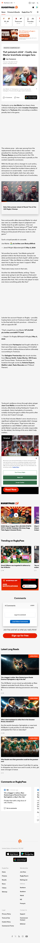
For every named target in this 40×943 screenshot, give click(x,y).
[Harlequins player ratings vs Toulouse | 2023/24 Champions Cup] (20, 447)
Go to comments (10, 808)
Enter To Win (24, 35)
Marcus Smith (10, 358)
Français (22, 903)
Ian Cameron (11, 59)
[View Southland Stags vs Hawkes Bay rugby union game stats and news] (30, 21)
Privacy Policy (6, 914)
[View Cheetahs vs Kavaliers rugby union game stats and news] (6, 21)
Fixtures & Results (13, 12)
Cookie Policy (6, 922)
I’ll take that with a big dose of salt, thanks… (15, 801)
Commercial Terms (8, 926)
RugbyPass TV (27, 12)
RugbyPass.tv (24, 876)
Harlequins (17, 345)
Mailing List (23, 880)
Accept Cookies (20, 482)
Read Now (10, 489)
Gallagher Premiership (13, 355)
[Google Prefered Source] (30, 97)
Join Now (23, 872)
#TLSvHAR (29, 330)
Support (22, 914)
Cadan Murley (22, 358)
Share (17, 97)
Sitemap (4, 892)
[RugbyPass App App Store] (12, 854)
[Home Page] (9, 7)
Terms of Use (6, 918)
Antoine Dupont (28, 363)
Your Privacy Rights (20, 472)
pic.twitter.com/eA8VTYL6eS (12, 332)
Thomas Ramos (7, 155)
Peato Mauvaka (18, 365)
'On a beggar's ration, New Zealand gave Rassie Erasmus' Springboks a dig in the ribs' (15, 795)
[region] (20, 471)
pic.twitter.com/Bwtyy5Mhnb (24, 243)
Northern (23, 888)
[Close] (36, 458)
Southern (23, 891)
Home (4, 872)
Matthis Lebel (6, 365)
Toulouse (13, 110)
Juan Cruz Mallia (7, 405)
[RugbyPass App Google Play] (27, 854)
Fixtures (4, 876)
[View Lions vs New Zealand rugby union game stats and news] (18, 21)
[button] (38, 12)
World (22, 895)
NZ (21, 899)
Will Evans (33, 358)
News (3, 12)
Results (4, 880)
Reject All (20, 477)
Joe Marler (18, 105)
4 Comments (8, 97)
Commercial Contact (24, 919)
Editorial (22, 924)
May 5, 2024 (30, 248)
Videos (4, 888)
